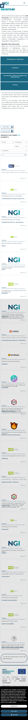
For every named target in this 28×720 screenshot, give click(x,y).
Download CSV (6, 131)
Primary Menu (24, 3)
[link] (2, 6)
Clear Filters (6, 126)
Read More (22, 178)
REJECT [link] (15, 714)
